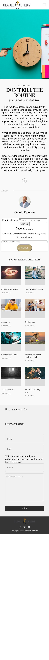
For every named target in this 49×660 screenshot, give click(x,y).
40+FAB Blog (24, 85)
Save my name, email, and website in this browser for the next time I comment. (24, 459)
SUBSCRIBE (24, 248)
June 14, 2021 (16, 100)
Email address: (10, 220)
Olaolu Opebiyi (24, 212)
